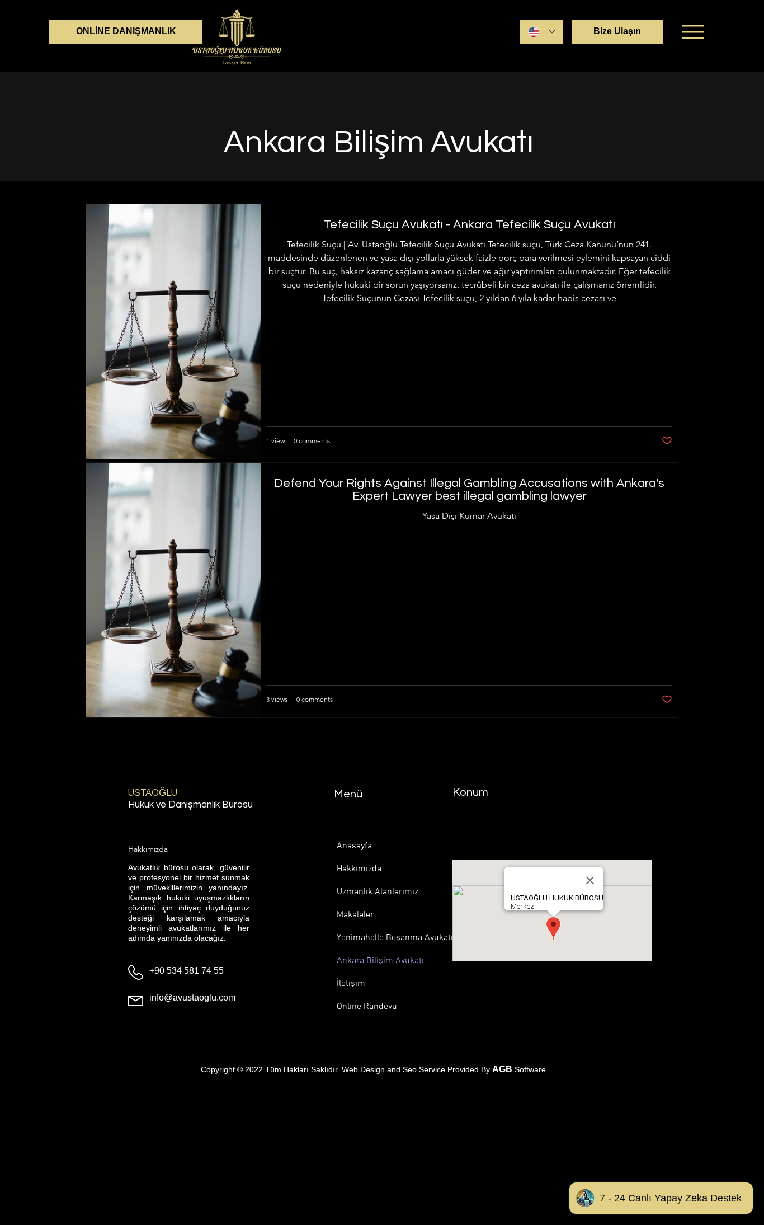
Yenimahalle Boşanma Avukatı (373, 938)
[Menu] (693, 32)
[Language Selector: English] (542, 31)
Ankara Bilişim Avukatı (373, 960)
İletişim (351, 983)
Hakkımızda (359, 869)
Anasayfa (354, 846)
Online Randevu (367, 1006)
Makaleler (355, 915)
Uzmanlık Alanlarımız (373, 892)
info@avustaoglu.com (192, 997)
